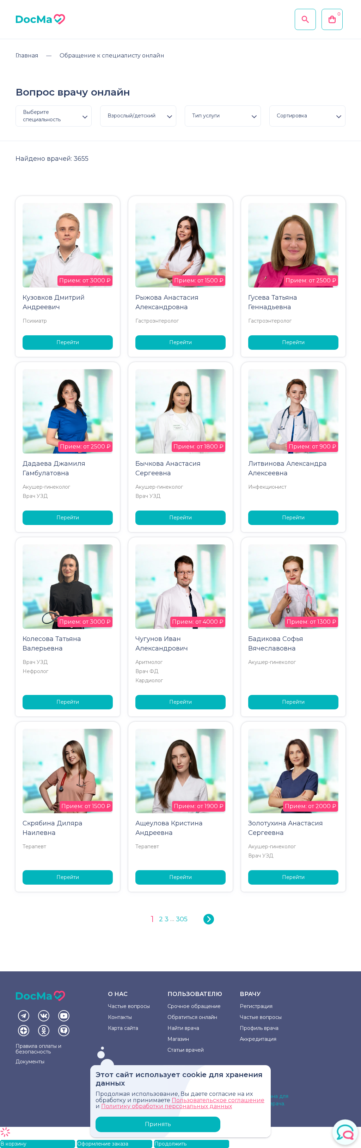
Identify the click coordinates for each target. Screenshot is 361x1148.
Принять (158, 1124)
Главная (27, 55)
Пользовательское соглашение (218, 1100)
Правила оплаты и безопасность (38, 1049)
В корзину (13, 1144)
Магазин (178, 1039)
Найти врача (183, 1028)
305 (182, 919)
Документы (30, 1061)
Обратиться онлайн (192, 1017)
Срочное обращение (194, 1006)
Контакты (120, 1017)
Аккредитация (258, 1039)
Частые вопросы (129, 1006)
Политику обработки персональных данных (166, 1106)
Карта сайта (123, 1028)
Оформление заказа (102, 1144)
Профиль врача (259, 1028)
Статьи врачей (185, 1050)
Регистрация (256, 1006)
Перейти (67, 342)
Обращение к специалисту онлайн (112, 55)
